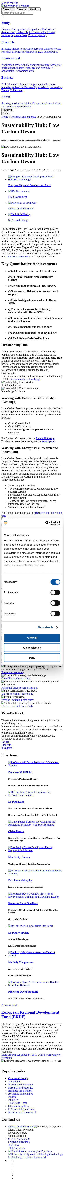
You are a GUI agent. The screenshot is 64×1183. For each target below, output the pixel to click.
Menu (21, 9)
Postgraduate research (31, 48)
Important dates (19, 35)
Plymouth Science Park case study (19, 687)
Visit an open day (37, 35)
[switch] (55, 592)
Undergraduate (19, 29)
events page (48, 441)
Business (7, 77)
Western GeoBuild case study (17, 706)
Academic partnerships (50, 87)
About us (13, 1099)
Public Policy (51, 51)
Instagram (6, 747)
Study (5, 23)
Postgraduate (34, 29)
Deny (32, 657)
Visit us (13, 1144)
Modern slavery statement (22, 1112)
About (5, 97)
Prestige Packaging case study (17, 699)
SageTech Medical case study (17, 693)
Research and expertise (23, 116)
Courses (5, 29)
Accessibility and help (21, 1109)
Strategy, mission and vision (16, 103)
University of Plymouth (20, 1126)
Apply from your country (35, 64)
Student (7, 110)
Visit (3, 106)
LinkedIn (6, 744)
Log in (34, 9)
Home (4, 116)
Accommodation (38, 32)
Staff (6, 113)
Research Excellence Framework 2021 (22, 51)
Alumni (50, 103)
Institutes (6, 48)
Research (7, 42)
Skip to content (9, 2)
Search (8, 9)
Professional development (15, 84)
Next (14, 1005)
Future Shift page (45, 438)
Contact (26, 106)
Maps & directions (19, 1141)
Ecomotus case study (12, 672)
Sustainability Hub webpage (25, 379)
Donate (5, 90)
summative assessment (18, 256)
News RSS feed (17, 1102)
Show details (45, 627)
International (10, 58)
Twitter (5, 741)
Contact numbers (18, 1106)
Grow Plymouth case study (16, 678)
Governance (38, 103)
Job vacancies (16, 1148)
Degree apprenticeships (42, 84)
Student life (22, 32)
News (58, 103)
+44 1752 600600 (19, 1138)
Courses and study (18, 1078)
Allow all (32, 637)
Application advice (11, 64)
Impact (15, 48)
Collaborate (16, 90)
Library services (52, 48)
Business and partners (20, 1090)
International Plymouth (20, 1084)
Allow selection (32, 647)
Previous (6, 1005)
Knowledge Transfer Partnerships (19, 87)
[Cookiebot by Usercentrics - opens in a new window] (45, 523)
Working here (14, 106)
